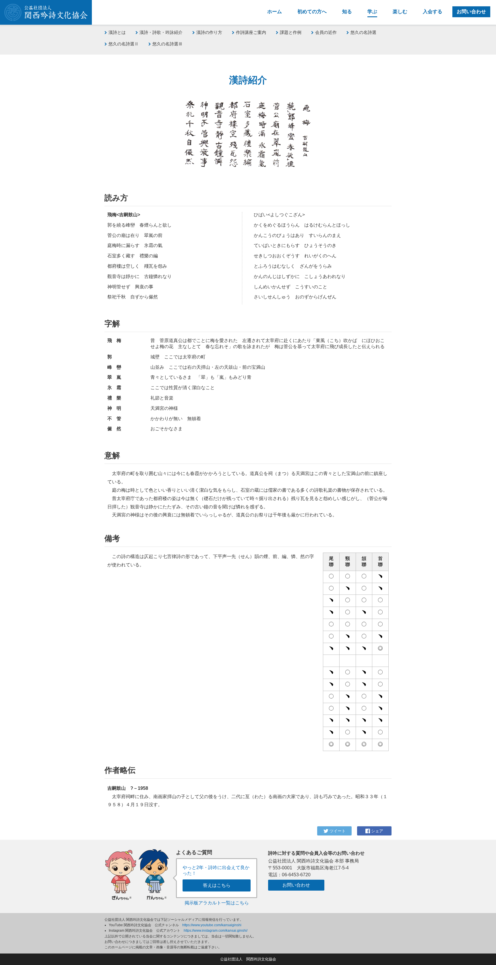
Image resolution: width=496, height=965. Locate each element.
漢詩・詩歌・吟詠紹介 (161, 32)
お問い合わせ (471, 11)
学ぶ (372, 11)
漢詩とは (117, 32)
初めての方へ (312, 11)
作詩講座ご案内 (251, 32)
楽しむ (400, 11)
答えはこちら (216, 885)
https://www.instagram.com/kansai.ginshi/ (215, 931)
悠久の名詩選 (363, 32)
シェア (376, 831)
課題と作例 (290, 32)
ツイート (337, 831)
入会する (432, 11)
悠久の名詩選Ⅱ (123, 43)
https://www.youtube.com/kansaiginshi (211, 925)
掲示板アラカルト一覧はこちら (217, 902)
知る (347, 11)
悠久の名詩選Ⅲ (167, 43)
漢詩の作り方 (209, 32)
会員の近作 (326, 32)
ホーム (274, 11)
